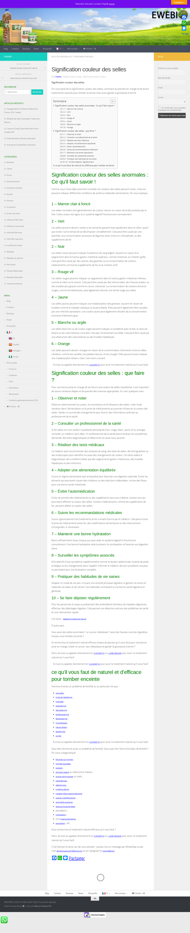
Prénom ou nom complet (168, 68)
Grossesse (11, 207)
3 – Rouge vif (69, 118)
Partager (77, 858)
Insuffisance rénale (14, 245)
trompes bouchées (63, 764)
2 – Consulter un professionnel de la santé (80, 137)
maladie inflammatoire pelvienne (69, 793)
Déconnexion (14, 394)
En (14, 338)
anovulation (60, 823)
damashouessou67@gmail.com (69, 851)
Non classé (11, 264)
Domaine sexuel (13, 181)
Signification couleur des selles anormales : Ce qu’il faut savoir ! (85, 105)
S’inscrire (12, 369)
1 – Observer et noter (72, 134)
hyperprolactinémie (68, 819)
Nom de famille (164, 78)
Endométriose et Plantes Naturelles (21, 138)
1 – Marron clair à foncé (73, 109)
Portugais (17, 350)
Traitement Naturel (84, 57)
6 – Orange (68, 127)
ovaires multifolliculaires (65, 798)
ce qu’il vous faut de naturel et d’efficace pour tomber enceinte (84, 165)
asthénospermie (62, 714)
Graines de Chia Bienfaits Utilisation (21, 145)
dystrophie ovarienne (64, 802)
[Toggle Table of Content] (111, 101)
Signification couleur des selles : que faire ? (75, 131)
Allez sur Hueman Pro (42, 906)
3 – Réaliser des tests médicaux (76, 140)
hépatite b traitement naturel (74, 619)
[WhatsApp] (185, 23)
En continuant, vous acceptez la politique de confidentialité (172, 109)
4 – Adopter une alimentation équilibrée (80, 143)
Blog (6, 49)
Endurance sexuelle (14, 188)
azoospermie (61, 706)
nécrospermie (61, 710)
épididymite (60, 731)
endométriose (61, 781)
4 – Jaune (68, 121)
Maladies (10, 252)
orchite (58, 736)
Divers (9, 175)
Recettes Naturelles (61, 57)
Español (16, 344)
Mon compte (72, 49)
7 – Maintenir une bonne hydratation (78, 153)
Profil (11, 381)
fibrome (10, 201)
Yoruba (15, 357)
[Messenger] (185, 28)
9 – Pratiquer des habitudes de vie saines (80, 159)
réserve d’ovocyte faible (65, 806)
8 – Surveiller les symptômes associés (79, 156)
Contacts (15, 49)
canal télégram (109, 851)
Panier (36, 49)
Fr (60, 49)
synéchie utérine (62, 789)
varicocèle (60, 693)
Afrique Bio (47, 49)
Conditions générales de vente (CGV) (23, 400)
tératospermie (61, 719)
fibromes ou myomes (64, 759)
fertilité (10, 194)
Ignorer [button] (112, 4)
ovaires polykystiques (64, 776)
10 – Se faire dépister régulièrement (79, 162)
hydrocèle (59, 701)
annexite (59, 768)
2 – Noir (67, 115)
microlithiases (61, 723)
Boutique (26, 49)
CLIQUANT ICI (94, 365)
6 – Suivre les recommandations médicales (81, 150)
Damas (58, 77)
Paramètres (13, 388)
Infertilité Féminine (14, 232)
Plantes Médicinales (15, 271)
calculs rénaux (61, 727)
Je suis (160, 97)
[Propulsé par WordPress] (23, 906)
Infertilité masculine (15, 239)
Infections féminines (15, 220)
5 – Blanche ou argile (72, 124)
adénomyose (61, 785)
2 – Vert (67, 112)
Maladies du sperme (15, 258)
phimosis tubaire (62, 772)
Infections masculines (15, 226)
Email (160, 87)
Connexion (13, 375)
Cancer (9, 169)
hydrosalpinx (61, 815)
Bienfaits (10, 162)
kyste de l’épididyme (64, 697)
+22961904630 (114, 653)
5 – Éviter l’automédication (74, 147)
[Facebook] (185, 17)
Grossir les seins (13, 213)
